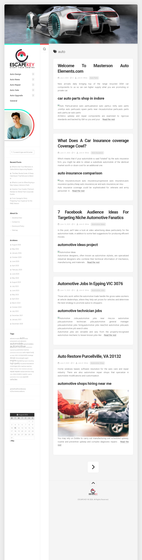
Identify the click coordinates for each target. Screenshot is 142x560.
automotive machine (23, 350)
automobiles (28, 344)
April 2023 (15, 299)
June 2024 (15, 274)
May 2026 (15, 249)
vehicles (13, 379)
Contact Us (16, 222)
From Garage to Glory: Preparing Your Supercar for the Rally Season (21, 200)
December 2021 (17, 315)
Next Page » (93, 467)
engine (13, 360)
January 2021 (17, 319)
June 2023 (15, 290)
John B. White (82, 78)
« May (12, 441)
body (32, 352)
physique (29, 369)
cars (16, 355)
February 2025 (17, 270)
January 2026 (17, 253)
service (28, 372)
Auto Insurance (97, 153)
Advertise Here (17, 218)
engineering (20, 361)
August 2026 (16, 245)
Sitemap (15, 230)
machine (23, 366)
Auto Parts (94, 78)
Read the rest (109, 119)
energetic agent (23, 358)
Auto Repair (15, 85)
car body (12, 355)
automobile (16, 343)
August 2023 (16, 282)
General (13, 101)
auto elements (22, 341)
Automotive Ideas (98, 224)
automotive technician (16, 352)
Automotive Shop (97, 363)
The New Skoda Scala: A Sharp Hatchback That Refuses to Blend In (22, 176)
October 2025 (17, 257)
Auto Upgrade (16, 95)
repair (12, 371)
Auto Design (15, 74)
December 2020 (17, 324)
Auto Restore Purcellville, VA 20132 (89, 356)
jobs (19, 366)
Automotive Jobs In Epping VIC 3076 (90, 283)
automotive (18, 346)
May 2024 (15, 278)
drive (17, 358)
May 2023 (15, 295)
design (12, 358)
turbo (20, 377)
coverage (30, 355)
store (14, 374)
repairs (17, 371)
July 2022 (15, 311)
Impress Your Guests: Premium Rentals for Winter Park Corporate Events (22, 191)
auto (22, 338)
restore (23, 371)
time (17, 377)
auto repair (26, 352)
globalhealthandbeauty (18, 389)
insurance (23, 363)
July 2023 (15, 286)
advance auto (15, 338)
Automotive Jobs (98, 290)
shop (32, 371)
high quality (15, 363)
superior (24, 374)
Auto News (15, 79)
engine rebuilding (29, 361)
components (22, 355)
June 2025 (15, 261)
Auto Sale (14, 90)
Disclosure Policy (18, 226)
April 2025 (15, 265)
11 (15, 428)
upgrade (25, 377)
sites (11, 374)
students (19, 374)
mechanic (24, 369)
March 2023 (16, 303)
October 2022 (17, 307)
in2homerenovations (17, 391)
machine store (17, 369)
